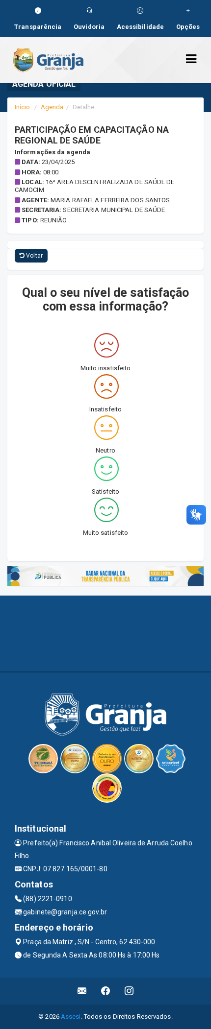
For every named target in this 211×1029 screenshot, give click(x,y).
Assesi (71, 1016)
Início (22, 107)
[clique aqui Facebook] (105, 991)
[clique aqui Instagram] (129, 991)
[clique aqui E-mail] (82, 991)
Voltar (34, 255)
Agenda (52, 107)
